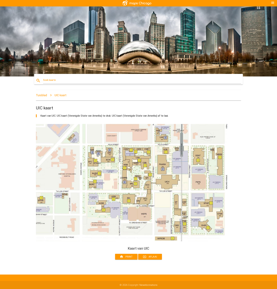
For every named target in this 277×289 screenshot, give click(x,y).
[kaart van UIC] (132, 240)
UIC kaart (60, 95)
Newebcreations (148, 285)
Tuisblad (41, 95)
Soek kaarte (49, 80)
